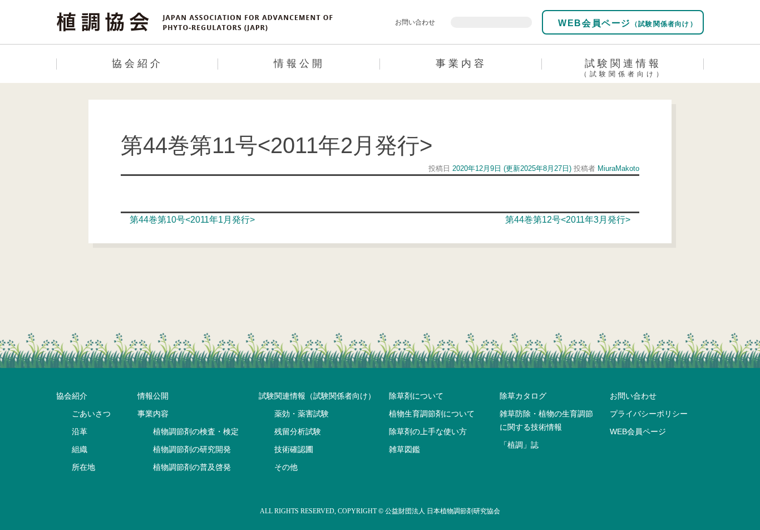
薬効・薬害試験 (301, 413)
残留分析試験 (297, 431)
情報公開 (299, 63)
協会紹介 (137, 63)
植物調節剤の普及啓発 (192, 467)
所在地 (83, 467)
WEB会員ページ (626, 23)
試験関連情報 (622, 68)
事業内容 (461, 63)
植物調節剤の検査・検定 (196, 431)
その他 (286, 467)
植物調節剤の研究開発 (192, 449)
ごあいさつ (91, 413)
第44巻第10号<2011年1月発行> (191, 219)
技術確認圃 (293, 449)
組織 (79, 449)
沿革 (79, 431)
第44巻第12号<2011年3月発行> (569, 219)
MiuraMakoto (617, 168)
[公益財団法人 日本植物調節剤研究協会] (195, 21)
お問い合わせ (415, 22)
